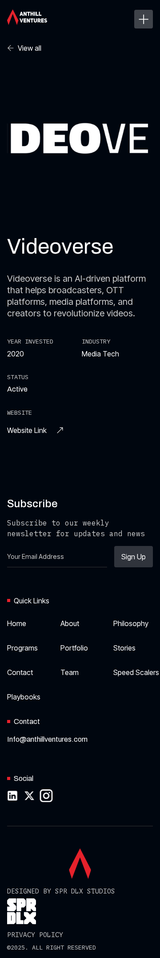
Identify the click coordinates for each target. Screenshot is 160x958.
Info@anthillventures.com (47, 739)
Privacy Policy (35, 934)
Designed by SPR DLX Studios (61, 891)
